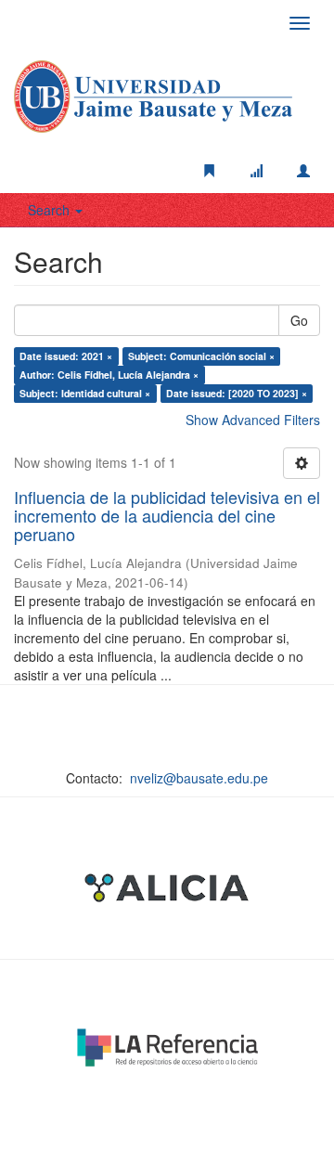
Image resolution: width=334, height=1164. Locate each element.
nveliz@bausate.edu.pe (199, 778)
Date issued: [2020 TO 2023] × (236, 393)
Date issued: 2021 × (65, 356)
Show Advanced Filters (253, 419)
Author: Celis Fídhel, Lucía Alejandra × (109, 375)
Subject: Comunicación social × (201, 356)
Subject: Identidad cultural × (84, 393)
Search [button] (50, 209)
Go (299, 320)
